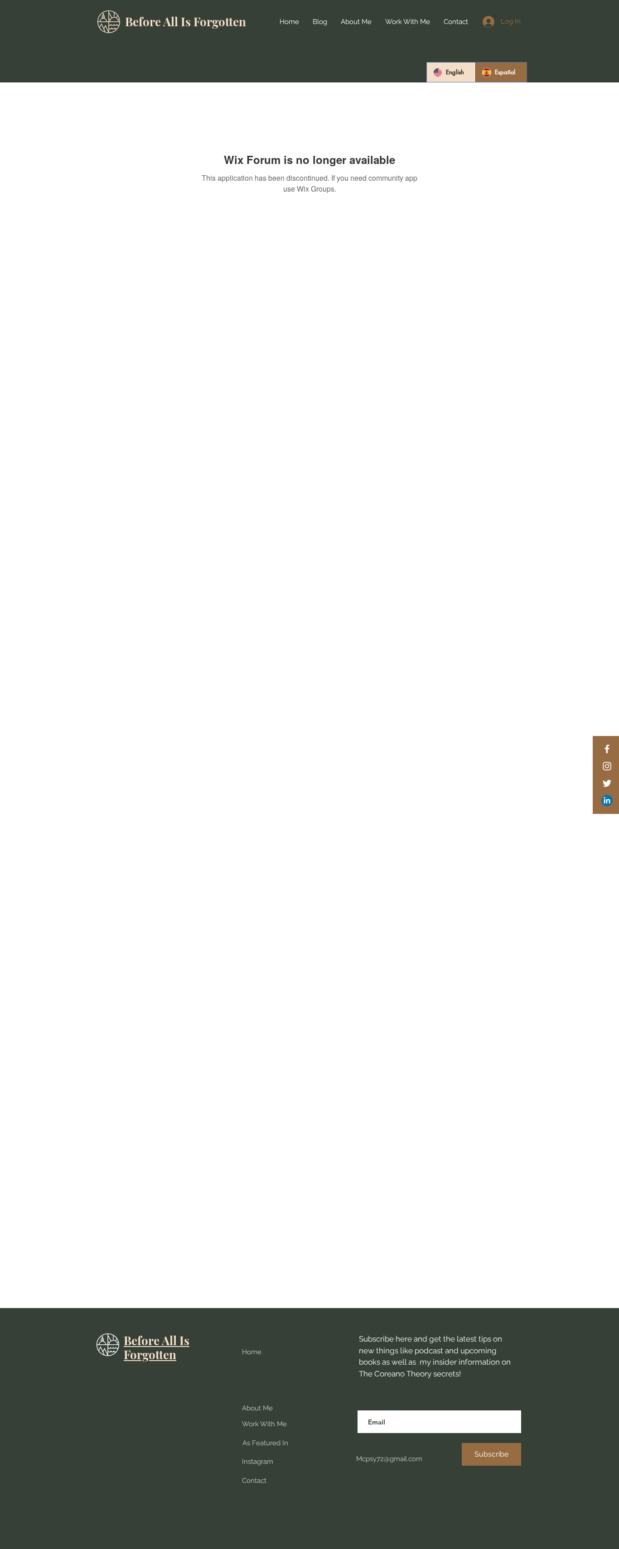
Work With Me (264, 1424)
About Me (257, 1408)
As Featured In (265, 1443)
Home (251, 1352)
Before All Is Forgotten (185, 21)
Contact (254, 1481)
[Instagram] (607, 766)
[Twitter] (607, 783)
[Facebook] (607, 749)
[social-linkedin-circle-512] (607, 800)
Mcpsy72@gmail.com (388, 1459)
